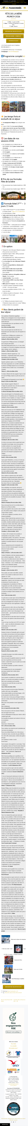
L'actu (21, 2)
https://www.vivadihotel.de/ (18, 211)
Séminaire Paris (4, 1118)
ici (24, 56)
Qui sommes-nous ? (13, 1048)
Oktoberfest (7, 992)
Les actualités (13, 1046)
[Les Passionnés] (11, 7)
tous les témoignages (13, 51)
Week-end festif (19, 992)
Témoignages (13, 40)
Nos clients (16, 2)
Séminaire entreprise (13, 1120)
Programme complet (13, 36)
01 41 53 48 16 (20, 1)
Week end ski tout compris (20, 1118)
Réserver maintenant (13, 31)
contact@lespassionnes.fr (7, 2)
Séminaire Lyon (11, 1118)
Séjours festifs (12, 992)
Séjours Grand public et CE (12, 991)
